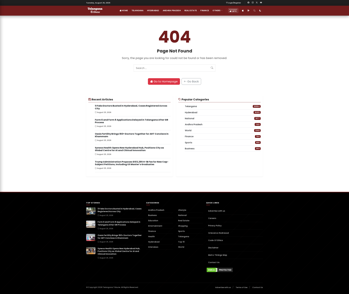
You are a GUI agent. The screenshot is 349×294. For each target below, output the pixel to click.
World (181, 247)
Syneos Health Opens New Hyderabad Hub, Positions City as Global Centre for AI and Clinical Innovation (129, 149)
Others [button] (216, 10)
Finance (204, 10)
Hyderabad (153, 10)
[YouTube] (261, 3)
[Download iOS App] (242, 10)
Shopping (183, 226)
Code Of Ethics (215, 240)
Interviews (153, 247)
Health (151, 236)
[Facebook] (248, 3)
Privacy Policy (215, 225)
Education (153, 220)
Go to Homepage (165, 81)
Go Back (193, 81)
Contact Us (213, 262)
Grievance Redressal (218, 233)
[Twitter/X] (257, 3)
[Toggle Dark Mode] (260, 10)
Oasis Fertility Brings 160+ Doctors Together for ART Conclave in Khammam (132, 135)
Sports (181, 231)
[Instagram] (253, 3)
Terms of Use (241, 287)
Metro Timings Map (217, 255)
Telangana (138, 10)
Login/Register (234, 3)
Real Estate (190, 10)
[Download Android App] (248, 10)
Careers (212, 218)
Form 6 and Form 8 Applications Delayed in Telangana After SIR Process (131, 121)
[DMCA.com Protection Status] (234, 270)
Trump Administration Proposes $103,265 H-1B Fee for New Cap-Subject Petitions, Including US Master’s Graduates (131, 163)
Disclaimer (213, 247)
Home (124, 10)
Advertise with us (216, 211)
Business (152, 215)
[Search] (254, 10)
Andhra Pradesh (172, 10)
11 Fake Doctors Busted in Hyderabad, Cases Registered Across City (131, 107)
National (182, 215)
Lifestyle (182, 210)
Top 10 (181, 241)
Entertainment (155, 226)
